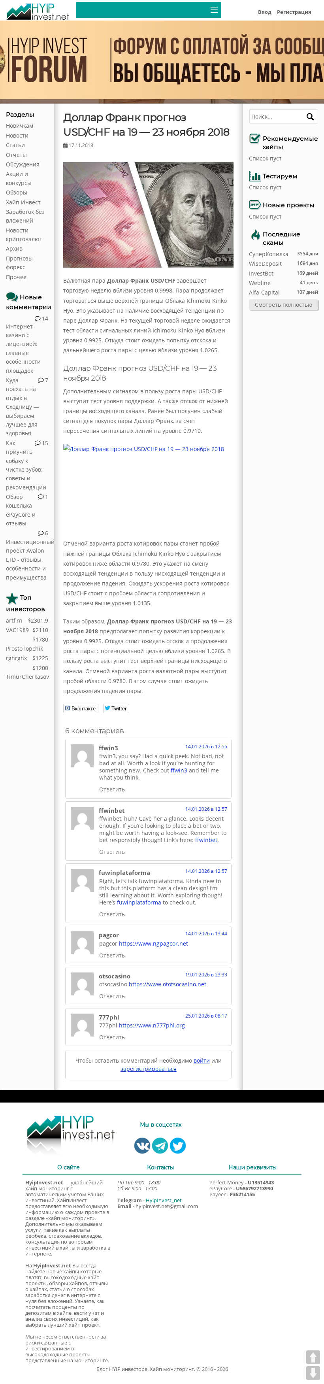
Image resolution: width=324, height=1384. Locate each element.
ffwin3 (179, 770)
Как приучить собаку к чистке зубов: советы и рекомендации (26, 465)
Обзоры (16, 192)
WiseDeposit (265, 263)
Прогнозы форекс (19, 263)
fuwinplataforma (139, 902)
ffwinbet (206, 840)
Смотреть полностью (284, 304)
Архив (14, 248)
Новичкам (19, 125)
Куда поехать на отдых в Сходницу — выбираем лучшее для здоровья (22, 406)
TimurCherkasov (27, 676)
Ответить (112, 789)
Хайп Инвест (23, 202)
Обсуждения (23, 164)
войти (202, 1060)
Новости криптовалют (24, 235)
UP (313, 1357)
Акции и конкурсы (19, 178)
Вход (264, 11)
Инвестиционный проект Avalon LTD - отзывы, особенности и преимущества (27, 559)
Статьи (15, 145)
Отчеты (16, 155)
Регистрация (294, 11)
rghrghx (16, 658)
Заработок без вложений (25, 216)
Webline (260, 283)
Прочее (16, 277)
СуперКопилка (268, 254)
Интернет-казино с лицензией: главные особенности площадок (23, 348)
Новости (17, 135)
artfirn (14, 620)
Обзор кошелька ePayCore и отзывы (21, 510)
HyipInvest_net (164, 1200)
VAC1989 (17, 630)
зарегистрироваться (149, 1068)
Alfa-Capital (264, 292)
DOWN (313, 1373)
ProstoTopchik (24, 648)
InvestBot (261, 273)
